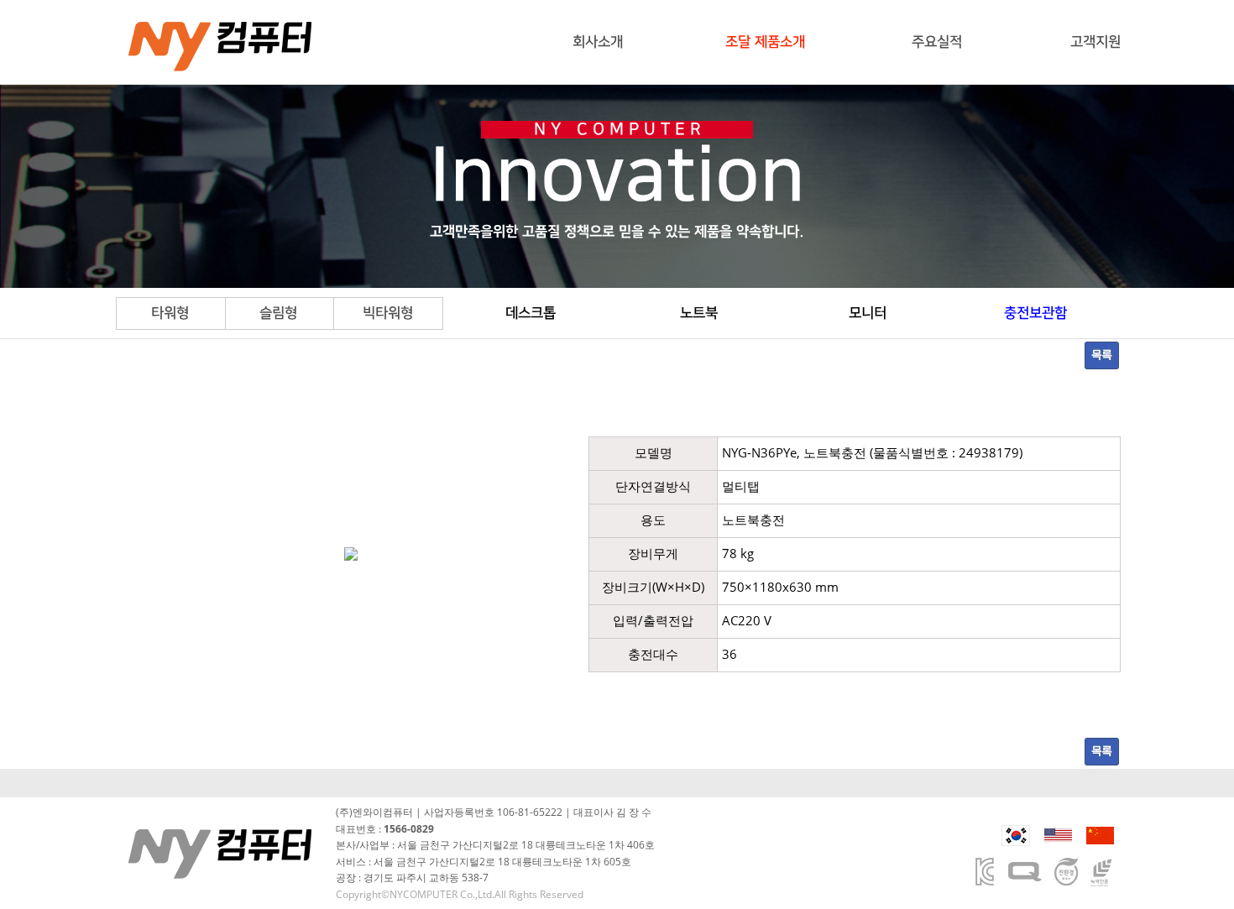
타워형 (170, 313)
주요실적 (937, 42)
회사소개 (598, 42)
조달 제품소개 (765, 42)
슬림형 (278, 313)
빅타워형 (388, 313)
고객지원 (1095, 42)
